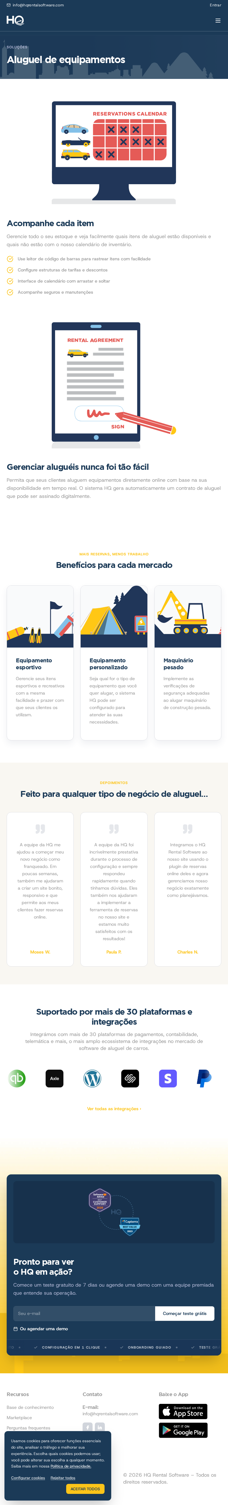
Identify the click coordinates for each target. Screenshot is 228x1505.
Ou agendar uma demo (44, 1329)
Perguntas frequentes (28, 1428)
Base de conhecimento (30, 1407)
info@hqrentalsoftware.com (38, 5)
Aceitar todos (85, 1488)
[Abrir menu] (218, 20)
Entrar (215, 5)
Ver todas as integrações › (114, 1109)
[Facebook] (88, 1427)
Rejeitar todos (63, 1477)
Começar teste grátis (185, 1313)
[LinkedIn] (100, 1427)
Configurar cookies (28, 1477)
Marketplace (19, 1418)
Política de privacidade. (71, 1466)
